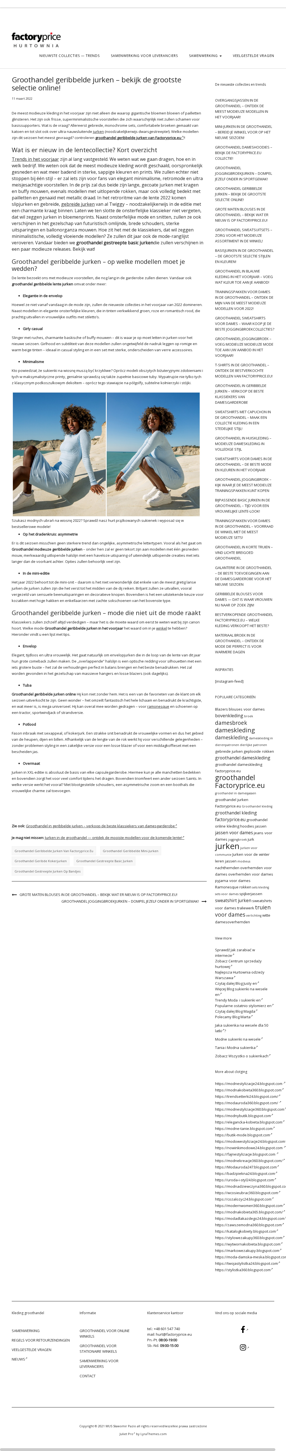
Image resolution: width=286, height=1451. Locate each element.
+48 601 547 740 (167, 1328)
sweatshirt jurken (233, 900)
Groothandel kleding (257, 806)
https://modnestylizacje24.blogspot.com (249, 1083)
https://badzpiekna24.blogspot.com (245, 1173)
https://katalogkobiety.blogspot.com (245, 1231)
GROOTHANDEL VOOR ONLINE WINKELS (105, 1333)
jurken (98, 131)
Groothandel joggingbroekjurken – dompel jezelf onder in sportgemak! (130, 901)
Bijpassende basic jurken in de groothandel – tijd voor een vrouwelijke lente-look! (242, 506)
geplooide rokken (259, 751)
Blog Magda (245, 1011)
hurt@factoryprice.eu (174, 1334)
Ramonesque (227, 887)
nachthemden (227, 867)
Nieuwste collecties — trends (69, 55)
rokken (245, 887)
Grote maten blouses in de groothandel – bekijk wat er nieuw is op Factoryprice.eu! (98, 894)
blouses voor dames (247, 709)
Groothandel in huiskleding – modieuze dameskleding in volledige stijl (243, 444)
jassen (260, 826)
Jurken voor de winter (251, 854)
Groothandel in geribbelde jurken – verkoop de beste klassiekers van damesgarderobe (100, 825)
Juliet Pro (126, 1434)
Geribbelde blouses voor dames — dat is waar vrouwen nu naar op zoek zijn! (243, 599)
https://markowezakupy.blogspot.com (247, 1250)
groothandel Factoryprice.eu (240, 781)
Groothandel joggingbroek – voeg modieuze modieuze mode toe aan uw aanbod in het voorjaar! (244, 347)
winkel (161, 628)
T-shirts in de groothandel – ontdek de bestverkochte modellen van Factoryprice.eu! (244, 370)
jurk (251, 839)
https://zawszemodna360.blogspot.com (248, 1224)
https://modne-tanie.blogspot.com (244, 1128)
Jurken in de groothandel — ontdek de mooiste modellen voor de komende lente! (113, 837)
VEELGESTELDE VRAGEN (253, 55)
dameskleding (235, 730)
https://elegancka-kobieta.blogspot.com (248, 1122)
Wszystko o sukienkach (248, 1055)
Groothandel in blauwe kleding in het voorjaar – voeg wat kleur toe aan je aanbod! (244, 277)
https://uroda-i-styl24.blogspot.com (244, 1179)
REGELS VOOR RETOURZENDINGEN (41, 1340)
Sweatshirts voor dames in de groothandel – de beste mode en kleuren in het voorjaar (243, 464)
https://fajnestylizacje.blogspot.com (245, 1154)
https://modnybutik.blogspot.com (243, 1115)
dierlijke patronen (253, 745)
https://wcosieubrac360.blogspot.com (246, 1192)
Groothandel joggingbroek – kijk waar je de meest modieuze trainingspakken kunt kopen (243, 485)
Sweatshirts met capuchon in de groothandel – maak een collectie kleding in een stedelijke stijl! (243, 420)
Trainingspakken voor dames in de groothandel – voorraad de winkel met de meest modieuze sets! (244, 529)
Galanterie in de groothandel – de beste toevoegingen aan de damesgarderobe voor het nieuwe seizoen (243, 576)
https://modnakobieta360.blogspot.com (248, 1090)
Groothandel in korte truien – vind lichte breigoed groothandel (244, 552)
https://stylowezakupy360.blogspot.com (248, 1237)
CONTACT (88, 1375)
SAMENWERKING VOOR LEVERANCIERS (144, 55)
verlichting (253, 915)
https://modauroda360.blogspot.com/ (247, 1102)
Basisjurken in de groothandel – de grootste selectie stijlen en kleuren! (244, 256)
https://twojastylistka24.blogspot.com (246, 1263)
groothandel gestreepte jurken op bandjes (47, 871)
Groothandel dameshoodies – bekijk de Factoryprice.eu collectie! (243, 153)
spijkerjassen (250, 893)
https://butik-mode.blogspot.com (242, 1134)
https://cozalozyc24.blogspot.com (243, 1199)
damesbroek (231, 722)
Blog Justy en (246, 983)
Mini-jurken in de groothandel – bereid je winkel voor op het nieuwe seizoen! (243, 132)
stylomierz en (260, 1005)
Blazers (221, 709)
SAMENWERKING (204, 55)
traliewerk (245, 907)
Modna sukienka (241, 1047)
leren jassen (226, 861)
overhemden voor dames (250, 874)
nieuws (18, 1359)
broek (248, 716)
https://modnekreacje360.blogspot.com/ (249, 1160)
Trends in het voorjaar (35, 159)
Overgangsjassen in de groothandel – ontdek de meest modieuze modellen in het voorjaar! (241, 108)
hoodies (247, 826)
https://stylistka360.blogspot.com (243, 1269)
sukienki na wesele (244, 1039)
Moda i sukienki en (244, 1000)
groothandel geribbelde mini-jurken (130, 851)
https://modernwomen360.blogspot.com (249, 1205)
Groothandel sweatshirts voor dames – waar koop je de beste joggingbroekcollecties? (244, 323)
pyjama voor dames (233, 880)
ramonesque (158, 706)
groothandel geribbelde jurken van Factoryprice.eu (54, 851)
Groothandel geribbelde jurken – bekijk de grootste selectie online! (240, 194)
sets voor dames (227, 894)
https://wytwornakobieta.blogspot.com (247, 1244)
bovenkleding (229, 716)
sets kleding (260, 887)
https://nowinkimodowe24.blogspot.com (249, 1147)
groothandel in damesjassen (235, 793)
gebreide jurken (78, 204)
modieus (243, 861)
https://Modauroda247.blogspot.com (246, 1167)
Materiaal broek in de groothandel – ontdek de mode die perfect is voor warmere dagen (239, 643)
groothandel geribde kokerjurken (41, 861)
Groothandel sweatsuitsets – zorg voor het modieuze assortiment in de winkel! (243, 235)
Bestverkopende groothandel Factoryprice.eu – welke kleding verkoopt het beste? (244, 620)
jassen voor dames (234, 833)
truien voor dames (243, 910)
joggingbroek (237, 840)
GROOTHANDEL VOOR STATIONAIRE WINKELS (98, 1348)
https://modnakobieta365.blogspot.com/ (249, 1212)
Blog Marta (241, 1016)
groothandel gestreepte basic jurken (104, 861)
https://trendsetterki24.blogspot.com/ (246, 1096)
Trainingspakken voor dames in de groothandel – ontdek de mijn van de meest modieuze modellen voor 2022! (244, 300)
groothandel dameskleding (242, 758)
